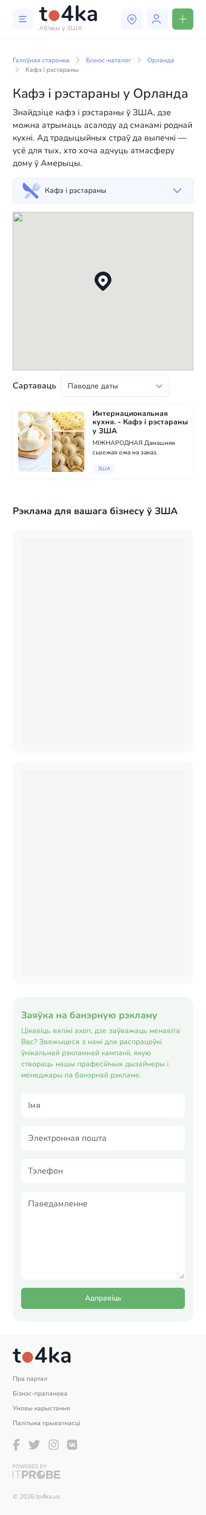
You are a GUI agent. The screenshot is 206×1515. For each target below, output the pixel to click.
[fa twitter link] (34, 1445)
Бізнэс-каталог (108, 60)
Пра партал (30, 1378)
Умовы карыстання (41, 1408)
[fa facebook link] (16, 1445)
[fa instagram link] (54, 1445)
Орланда (160, 60)
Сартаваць (35, 386)
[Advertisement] (103, 641)
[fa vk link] (72, 1445)
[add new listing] (182, 19)
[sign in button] (157, 19)
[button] (103, 281)
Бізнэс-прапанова (40, 1393)
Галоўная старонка (41, 60)
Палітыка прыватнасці (46, 1423)
